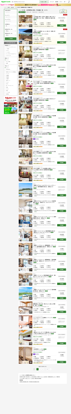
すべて (7, 59)
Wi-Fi (7, 83)
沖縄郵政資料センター (52, 376)
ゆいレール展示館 (43, 376)
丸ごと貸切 (8, 61)
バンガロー (8, 52)
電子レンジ (8, 80)
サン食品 (32, 378)
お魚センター (27, 378)
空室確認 (61, 25)
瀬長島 (38, 376)
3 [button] (42, 369)
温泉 (7, 87)
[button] (45, 369)
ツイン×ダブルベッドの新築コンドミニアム (43, 317)
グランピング (8, 55)
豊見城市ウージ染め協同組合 (31, 376)
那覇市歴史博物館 (38, 378)
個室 (7, 63)
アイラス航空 (22, 378)
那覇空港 (58, 376)
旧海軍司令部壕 (22, 376)
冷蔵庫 (7, 78)
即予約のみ (8, 69)
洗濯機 (7, 75)
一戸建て (7, 48)
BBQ (7, 90)
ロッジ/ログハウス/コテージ (11, 53)
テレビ (7, 82)
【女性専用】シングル (38, 349)
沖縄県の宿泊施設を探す (24, 381)
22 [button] (47, 369)
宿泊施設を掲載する (44, 1)
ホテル (7, 50)
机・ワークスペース (9, 85)
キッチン (7, 73)
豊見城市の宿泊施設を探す (34, 381)
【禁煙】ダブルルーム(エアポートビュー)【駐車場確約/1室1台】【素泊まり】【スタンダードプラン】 (44, 202)
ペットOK (8, 92)
